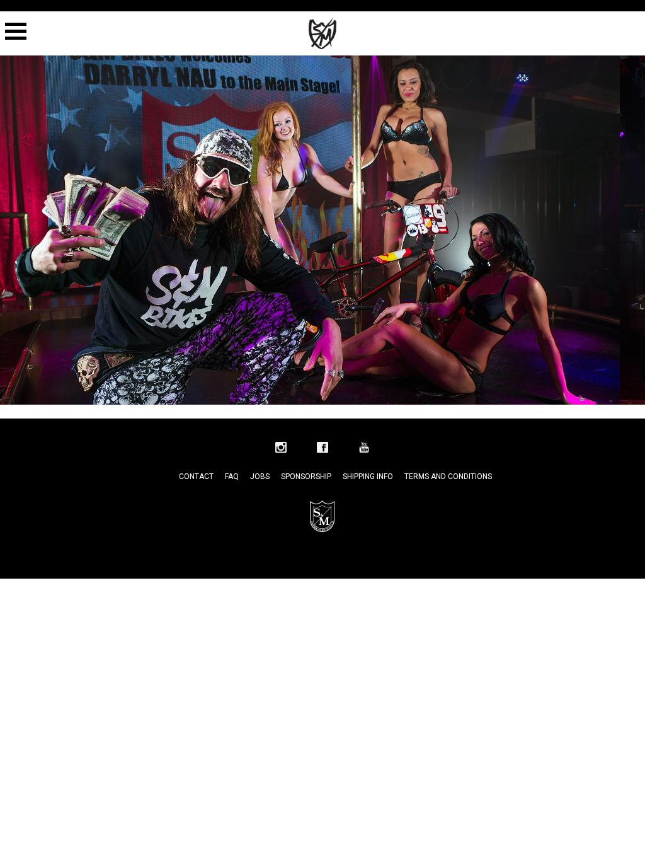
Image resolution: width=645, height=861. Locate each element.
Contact (196, 476)
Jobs (260, 476)
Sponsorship (306, 476)
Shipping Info (368, 476)
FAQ (232, 476)
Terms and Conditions (448, 476)
